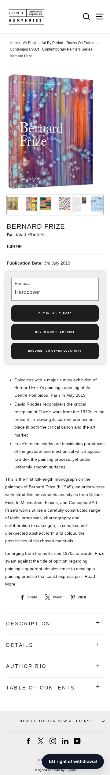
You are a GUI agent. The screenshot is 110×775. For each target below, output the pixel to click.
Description (28, 623)
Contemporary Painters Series (67, 49)
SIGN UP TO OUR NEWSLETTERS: (54, 721)
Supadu (71, 770)
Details (19, 645)
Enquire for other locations (55, 350)
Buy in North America (55, 332)
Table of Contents (40, 687)
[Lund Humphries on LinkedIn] (65, 741)
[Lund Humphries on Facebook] (28, 741)
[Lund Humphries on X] (40, 741)
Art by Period (52, 43)
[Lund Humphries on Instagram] (53, 741)
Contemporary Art (24, 49)
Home (15, 43)
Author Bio (26, 666)
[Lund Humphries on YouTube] (77, 741)
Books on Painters (82, 43)
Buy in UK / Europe (55, 313)
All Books (30, 43)
